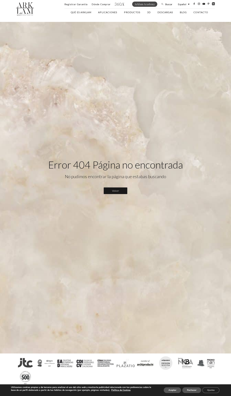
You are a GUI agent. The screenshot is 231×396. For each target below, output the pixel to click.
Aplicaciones (107, 12)
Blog (183, 12)
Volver (115, 190)
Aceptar (172, 390)
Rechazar (191, 390)
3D (149, 12)
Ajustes (211, 390)
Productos (132, 12)
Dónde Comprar (101, 4)
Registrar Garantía (76, 4)
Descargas (165, 12)
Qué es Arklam (81, 12)
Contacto (200, 12)
